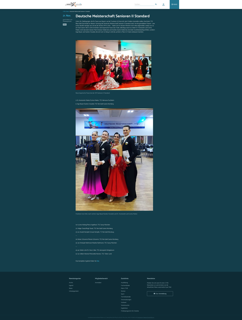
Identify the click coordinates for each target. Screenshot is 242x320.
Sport (122, 294)
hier (98, 261)
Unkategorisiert (74, 291)
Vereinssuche (125, 305)
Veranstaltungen (126, 299)
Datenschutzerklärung (148, 317)
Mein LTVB (124, 288)
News (64, 24)
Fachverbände (125, 285)
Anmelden (98, 282)
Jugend (71, 285)
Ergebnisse (124, 308)
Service (123, 291)
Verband (123, 302)
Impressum (140, 317)
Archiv (71, 282)
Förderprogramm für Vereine (130, 311)
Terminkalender (126, 297)
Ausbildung (124, 282)
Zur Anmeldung (160, 293)
